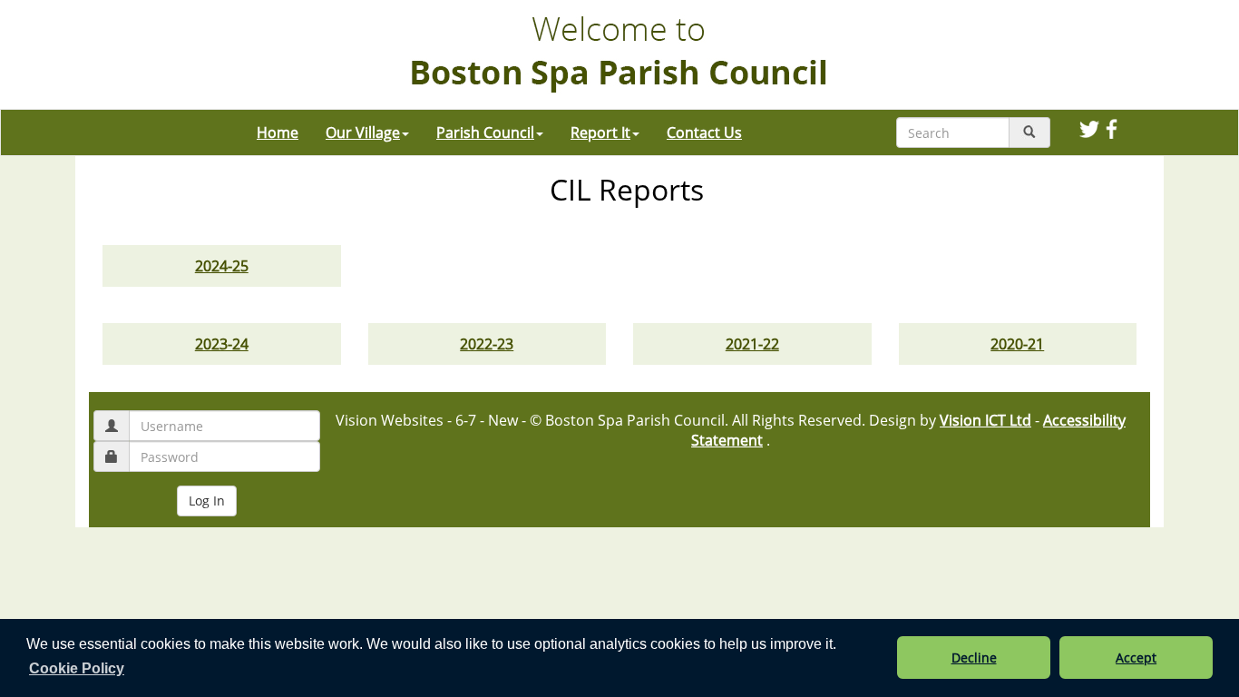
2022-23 (486, 344)
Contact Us (704, 132)
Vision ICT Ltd (985, 420)
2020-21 (1017, 344)
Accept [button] (1136, 657)
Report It (600, 132)
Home (277, 132)
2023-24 (222, 344)
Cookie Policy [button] (76, 668)
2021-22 (752, 344)
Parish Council (485, 132)
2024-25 (222, 266)
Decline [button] (974, 657)
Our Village (363, 132)
